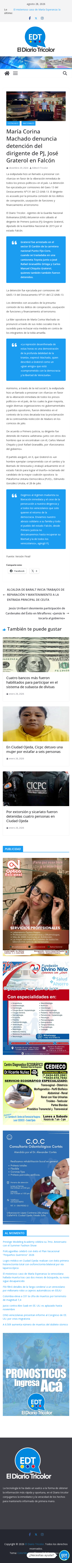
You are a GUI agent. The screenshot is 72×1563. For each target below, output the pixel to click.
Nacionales (28, 123)
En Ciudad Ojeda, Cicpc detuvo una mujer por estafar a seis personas (34, 749)
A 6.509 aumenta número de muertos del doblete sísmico (35, 1324)
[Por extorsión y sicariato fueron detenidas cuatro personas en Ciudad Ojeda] (36, 774)
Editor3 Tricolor (40, 167)
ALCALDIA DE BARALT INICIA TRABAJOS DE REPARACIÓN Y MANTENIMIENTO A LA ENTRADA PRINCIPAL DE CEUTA (35, 595)
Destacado (13, 123)
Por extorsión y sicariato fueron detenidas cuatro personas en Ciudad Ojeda (31, 816)
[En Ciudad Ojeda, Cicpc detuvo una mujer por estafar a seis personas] (36, 709)
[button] (64, 1555)
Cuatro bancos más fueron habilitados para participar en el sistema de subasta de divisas (32, 682)
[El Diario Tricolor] (7, 73)
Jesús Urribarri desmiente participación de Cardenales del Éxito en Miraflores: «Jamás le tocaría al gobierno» (35, 613)
